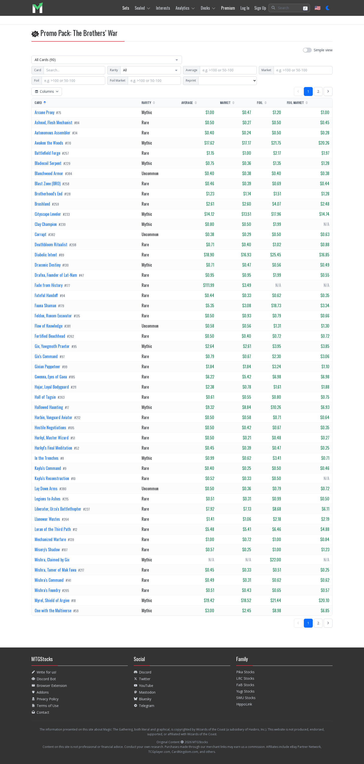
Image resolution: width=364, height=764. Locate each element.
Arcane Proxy (45, 112)
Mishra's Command (50, 580)
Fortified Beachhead (50, 336)
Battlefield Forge (48, 153)
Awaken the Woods (49, 143)
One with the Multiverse (53, 610)
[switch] (318, 50)
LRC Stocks (245, 678)
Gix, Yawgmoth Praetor (53, 346)
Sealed (140, 8)
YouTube (146, 685)
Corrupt (41, 234)
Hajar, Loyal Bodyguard (52, 387)
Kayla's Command (48, 468)
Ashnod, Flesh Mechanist (54, 122)
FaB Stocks (245, 684)
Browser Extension (52, 685)
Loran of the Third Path (53, 529)
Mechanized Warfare (51, 539)
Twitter (144, 678)
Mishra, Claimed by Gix (52, 560)
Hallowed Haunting (49, 407)
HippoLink (244, 704)
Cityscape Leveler (48, 214)
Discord (145, 672)
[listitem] (37, 8)
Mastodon (147, 692)
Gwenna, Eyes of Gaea (51, 377)
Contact (43, 712)
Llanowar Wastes (48, 519)
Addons (43, 692)
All (125, 70)
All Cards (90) (45, 59)
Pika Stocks (245, 672)
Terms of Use (48, 705)
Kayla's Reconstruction (52, 478)
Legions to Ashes (48, 499)
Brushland (43, 204)
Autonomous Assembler (53, 133)
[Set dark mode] (328, 7)
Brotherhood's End (49, 194)
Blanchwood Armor (49, 173)
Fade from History (49, 285)
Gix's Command (47, 356)
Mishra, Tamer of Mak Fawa (56, 570)
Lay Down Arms (46, 488)
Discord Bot (46, 678)
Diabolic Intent (46, 255)
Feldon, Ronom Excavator (54, 316)
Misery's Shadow (48, 549)
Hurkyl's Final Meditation (54, 448)
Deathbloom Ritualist (51, 244)
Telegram (146, 705)
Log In (244, 8)
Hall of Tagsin (46, 397)
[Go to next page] (328, 91)
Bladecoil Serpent (48, 163)
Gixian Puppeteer (48, 366)
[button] (289, 8)
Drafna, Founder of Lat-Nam (56, 275)
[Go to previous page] (298, 91)
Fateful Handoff (47, 295)
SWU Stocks (246, 697)
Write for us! (46, 672)
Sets (125, 8)
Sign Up (260, 8)
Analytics (182, 8)
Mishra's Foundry (48, 590)
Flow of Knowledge (49, 326)
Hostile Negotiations (51, 427)
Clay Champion (46, 224)
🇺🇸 (317, 7)
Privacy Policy (47, 699)
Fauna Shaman (46, 305)
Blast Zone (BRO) (48, 183)
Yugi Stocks (245, 691)
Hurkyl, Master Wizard (52, 438)
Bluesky (145, 699)
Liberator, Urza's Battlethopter (58, 509)
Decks (205, 8)
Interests (163, 8)
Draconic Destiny (48, 265)
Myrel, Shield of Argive (52, 600)
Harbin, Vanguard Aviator (54, 417)
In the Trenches (47, 458)
